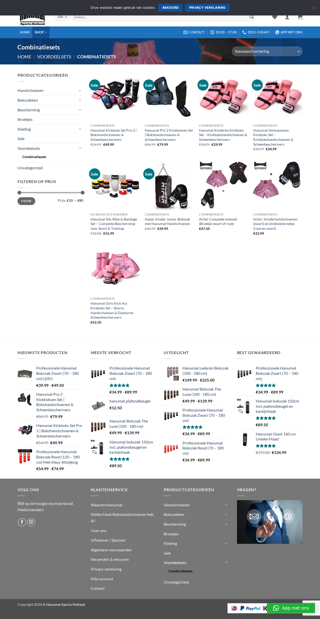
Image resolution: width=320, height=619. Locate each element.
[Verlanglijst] (274, 16)
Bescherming (29, 109)
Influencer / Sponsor (108, 540)
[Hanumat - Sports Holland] (33, 17)
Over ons (98, 530)
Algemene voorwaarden (111, 549)
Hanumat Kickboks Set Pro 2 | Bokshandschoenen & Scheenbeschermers (113, 135)
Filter (26, 201)
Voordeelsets (54, 56)
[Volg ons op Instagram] (31, 522)
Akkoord (170, 7)
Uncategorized (30, 167)
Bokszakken (28, 100)
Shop (39, 32)
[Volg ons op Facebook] (22, 522)
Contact (98, 588)
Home (25, 32)
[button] (287, 16)
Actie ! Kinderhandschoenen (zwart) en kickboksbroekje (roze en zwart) (275, 223)
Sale (21, 138)
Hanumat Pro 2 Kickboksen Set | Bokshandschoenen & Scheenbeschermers (169, 135)
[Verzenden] (252, 17)
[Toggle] (80, 90)
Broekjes (25, 119)
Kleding (24, 129)
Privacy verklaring (106, 569)
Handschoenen (31, 90)
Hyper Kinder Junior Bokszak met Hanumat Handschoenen (167, 221)
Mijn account (102, 578)
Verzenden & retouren (110, 559)
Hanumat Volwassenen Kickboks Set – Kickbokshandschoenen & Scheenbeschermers (273, 137)
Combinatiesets (34, 157)
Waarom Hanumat (106, 504)
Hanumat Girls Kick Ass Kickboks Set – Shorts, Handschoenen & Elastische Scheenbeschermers (111, 310)
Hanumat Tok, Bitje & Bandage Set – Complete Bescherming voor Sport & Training (113, 223)
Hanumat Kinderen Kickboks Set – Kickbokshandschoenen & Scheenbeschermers (223, 135)
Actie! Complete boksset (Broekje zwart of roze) (218, 221)
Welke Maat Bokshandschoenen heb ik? (122, 517)
